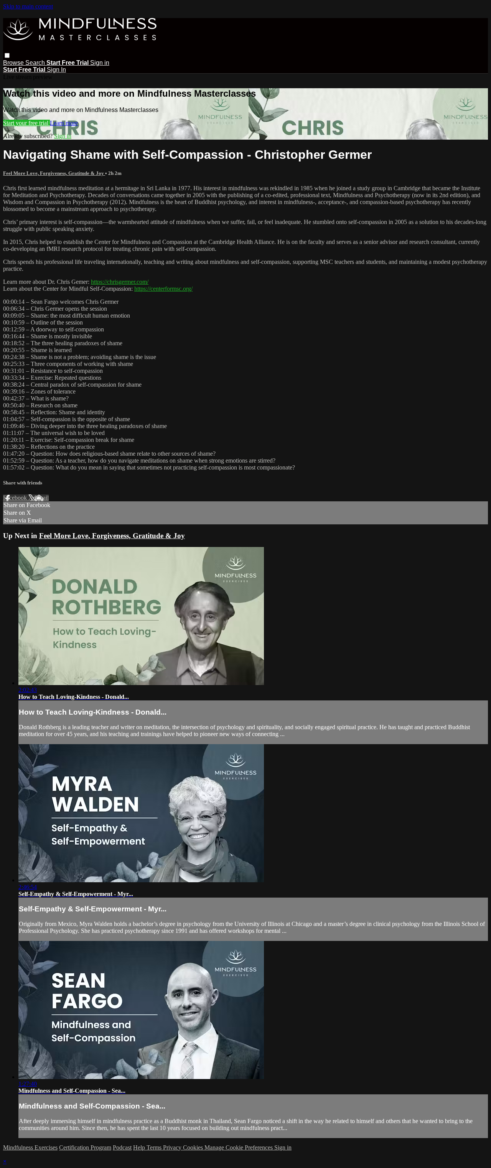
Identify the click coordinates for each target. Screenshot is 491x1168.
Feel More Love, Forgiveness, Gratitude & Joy (54, 173)
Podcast (122, 1147)
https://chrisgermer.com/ (119, 281)
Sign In (56, 69)
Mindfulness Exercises (30, 1147)
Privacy (173, 1147)
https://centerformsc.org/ (163, 288)
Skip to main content (28, 6)
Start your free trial (26, 123)
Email (42, 497)
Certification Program (85, 1147)
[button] (7, 55)
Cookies (193, 1147)
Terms (155, 1147)
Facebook (15, 497)
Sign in (99, 62)
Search (35, 62)
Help (140, 1147)
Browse (14, 62)
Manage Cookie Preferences (239, 1147)
